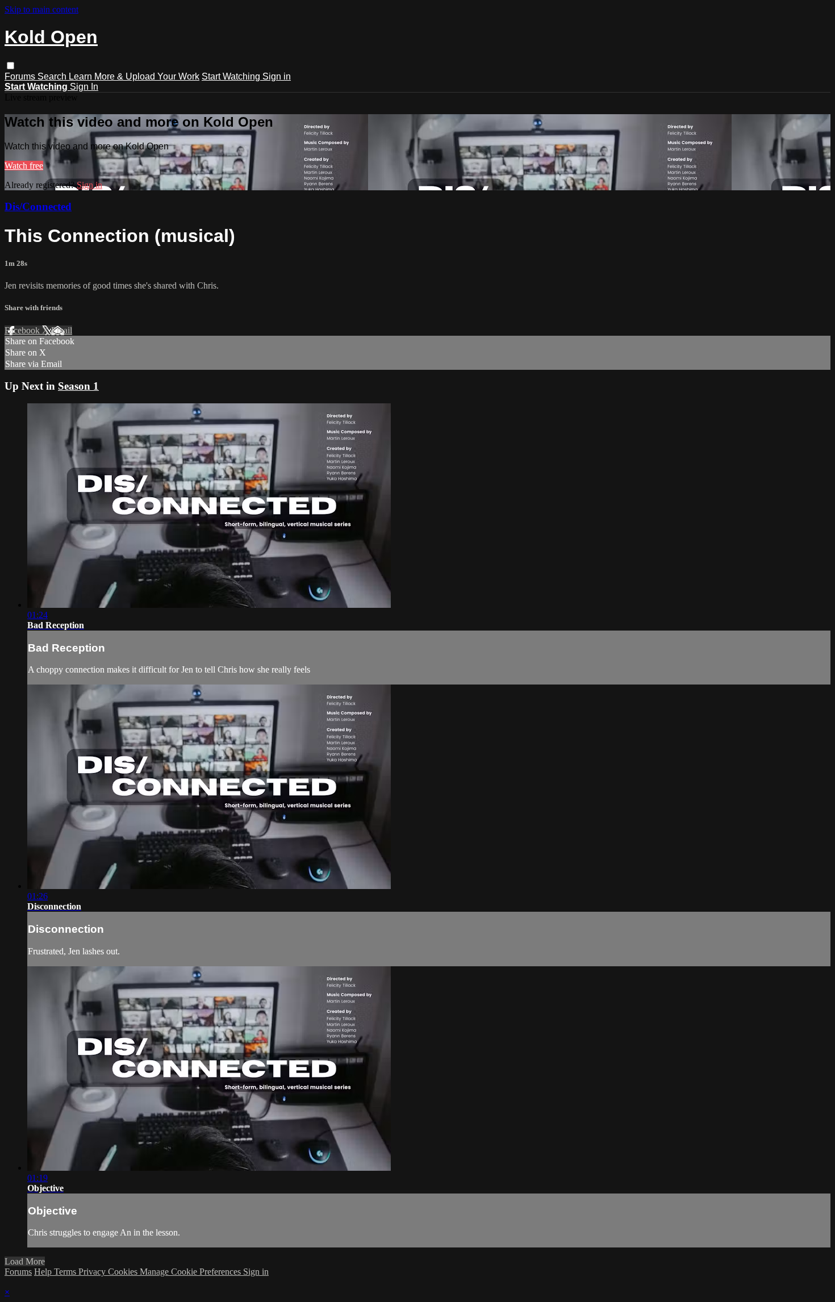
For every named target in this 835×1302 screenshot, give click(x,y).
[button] (10, 65)
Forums (21, 76)
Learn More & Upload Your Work (134, 76)
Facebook (23, 330)
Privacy (93, 1271)
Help (44, 1271)
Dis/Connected (38, 206)
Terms (66, 1271)
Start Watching (232, 76)
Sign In (84, 86)
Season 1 (78, 386)
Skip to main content (41, 9)
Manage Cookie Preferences (191, 1271)
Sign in (276, 76)
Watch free (24, 165)
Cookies (124, 1271)
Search (53, 76)
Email (61, 330)
